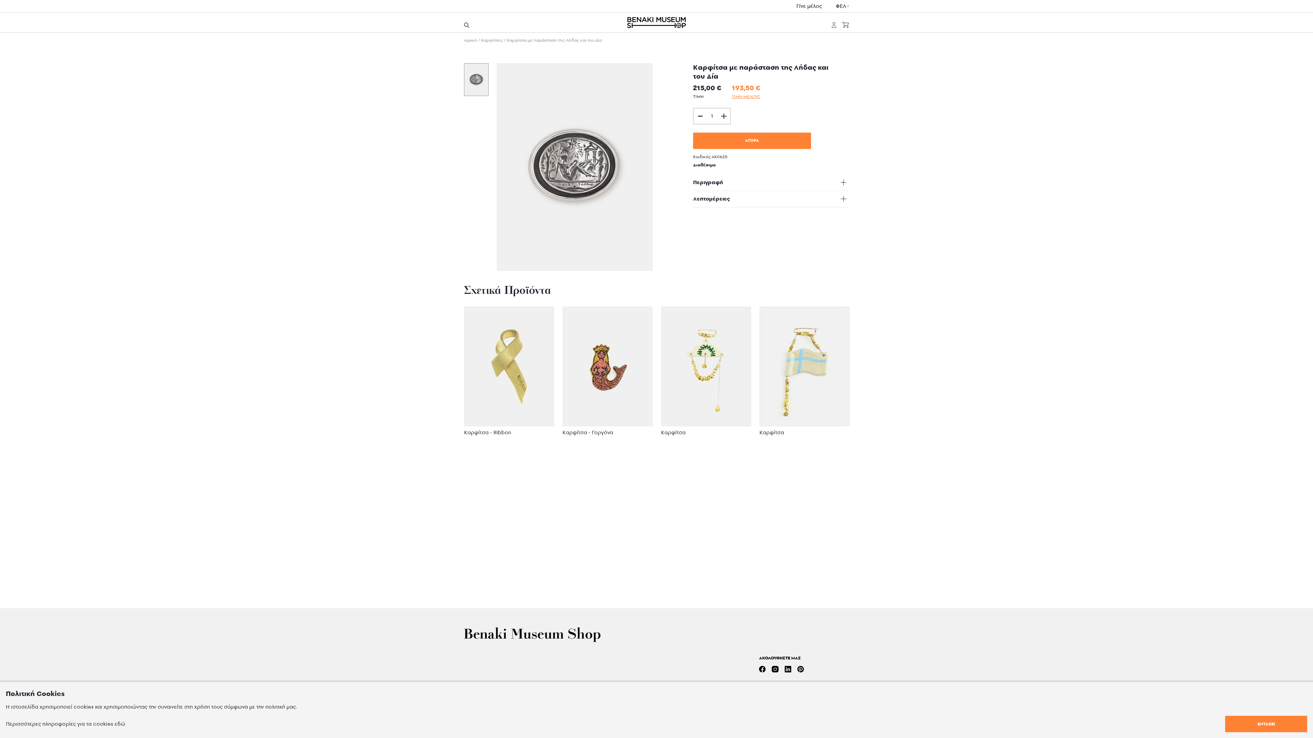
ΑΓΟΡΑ (752, 140)
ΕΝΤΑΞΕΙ (1266, 724)
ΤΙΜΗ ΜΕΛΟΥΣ (746, 96)
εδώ (120, 723)
